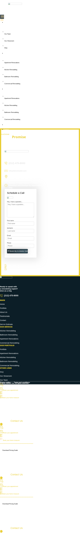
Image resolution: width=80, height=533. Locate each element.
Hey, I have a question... (14, 201)
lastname (10, 228)
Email (9, 235)
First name (10, 220)
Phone (9, 243)
